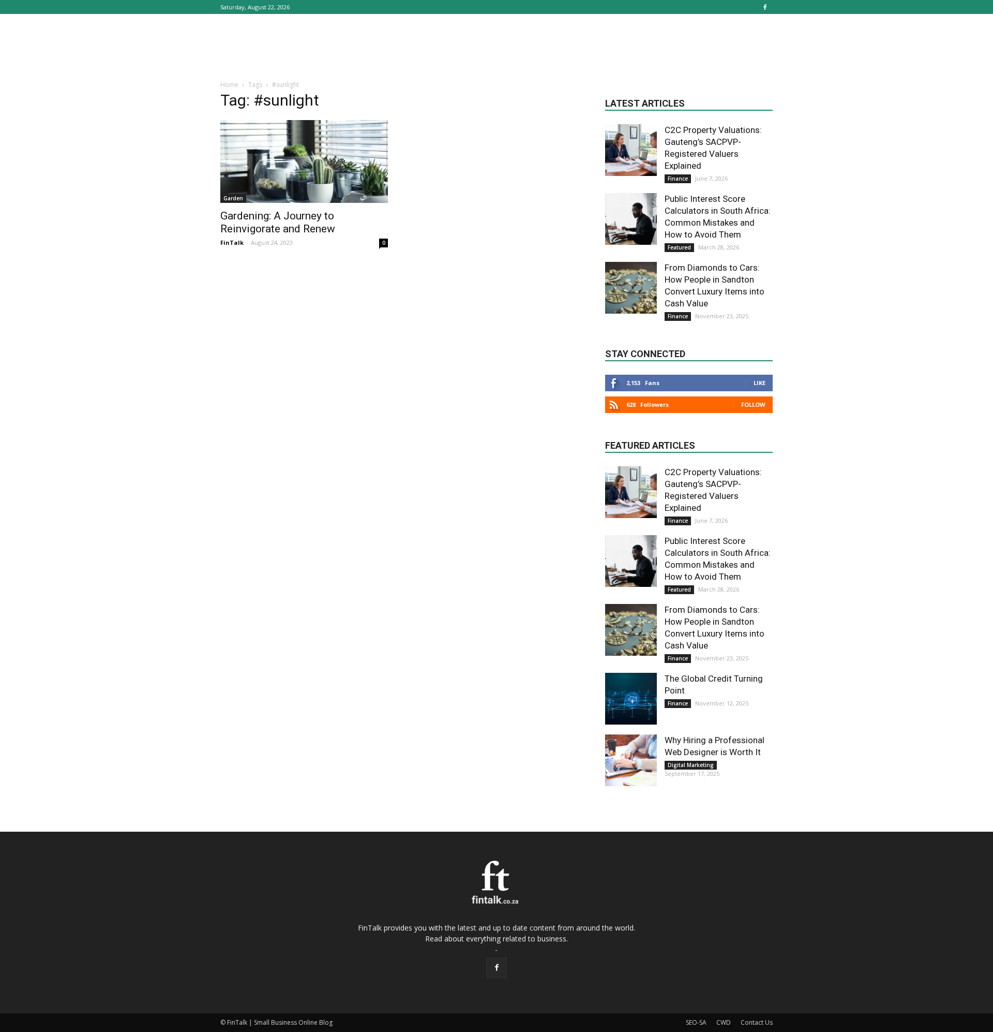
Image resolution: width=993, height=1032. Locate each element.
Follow (753, 404)
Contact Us (757, 1022)
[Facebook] (765, 7)
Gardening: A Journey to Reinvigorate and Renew (277, 222)
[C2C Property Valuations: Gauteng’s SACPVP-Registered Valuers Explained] (631, 150)
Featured (679, 247)
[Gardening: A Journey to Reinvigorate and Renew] (304, 161)
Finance (678, 178)
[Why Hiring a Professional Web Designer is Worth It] (631, 760)
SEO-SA (696, 1022)
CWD (723, 1022)
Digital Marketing (691, 765)
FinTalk (232, 242)
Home (229, 84)
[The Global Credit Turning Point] (631, 699)
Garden (233, 198)
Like (759, 383)
